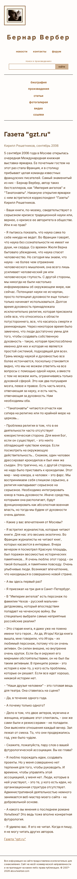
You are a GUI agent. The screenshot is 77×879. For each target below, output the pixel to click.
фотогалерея (38, 102)
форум (56, 51)
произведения (38, 88)
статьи (38, 95)
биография (39, 82)
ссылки (38, 114)
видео (38, 108)
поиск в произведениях (38, 61)
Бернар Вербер (38, 37)
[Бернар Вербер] (14, 15)
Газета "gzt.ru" (15, 839)
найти (62, 66)
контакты (39, 51)
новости (21, 51)
